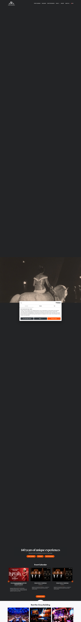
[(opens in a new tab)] (19, 568)
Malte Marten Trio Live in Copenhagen (62, 584)
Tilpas (40, 318)
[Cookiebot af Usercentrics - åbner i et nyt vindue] (56, 303)
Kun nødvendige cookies (27, 318)
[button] (9, 581)
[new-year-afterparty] (41, 568)
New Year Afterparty (40, 583)
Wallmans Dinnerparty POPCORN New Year (19, 584)
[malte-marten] (62, 568)
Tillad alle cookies (54, 318)
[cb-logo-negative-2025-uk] (11, 1)
